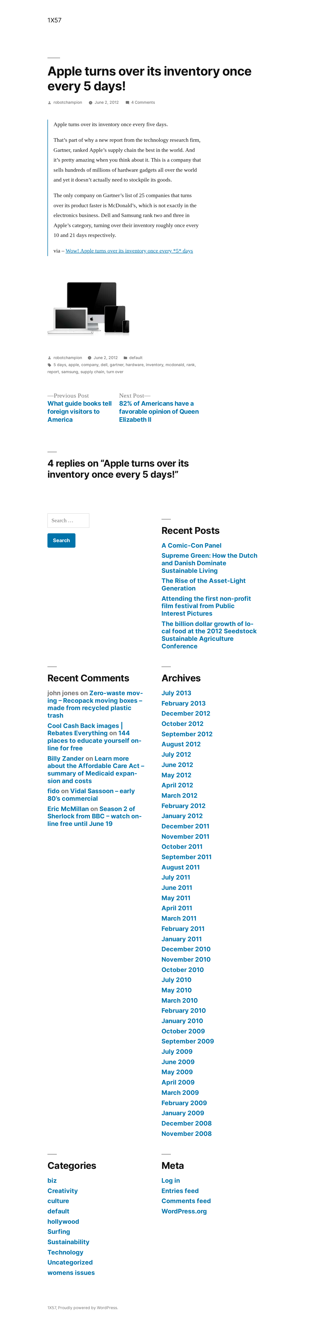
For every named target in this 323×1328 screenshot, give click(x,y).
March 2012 (180, 795)
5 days (59, 364)
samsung (69, 371)
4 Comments (143, 102)
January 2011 (182, 939)
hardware (135, 364)
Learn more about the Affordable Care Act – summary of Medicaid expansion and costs (95, 770)
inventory (154, 364)
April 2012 (177, 785)
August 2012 (181, 744)
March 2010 (180, 1000)
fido (53, 791)
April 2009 (178, 1082)
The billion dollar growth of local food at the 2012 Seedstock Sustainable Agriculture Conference (209, 635)
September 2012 (187, 734)
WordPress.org (184, 1211)
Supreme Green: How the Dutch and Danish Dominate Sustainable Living (209, 563)
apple (73, 364)
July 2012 (176, 754)
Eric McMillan (68, 809)
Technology (65, 1252)
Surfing (58, 1231)
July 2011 (176, 877)
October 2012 (183, 723)
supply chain (92, 371)
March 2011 (179, 918)
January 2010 (182, 1021)
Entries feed (180, 1191)
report (53, 371)
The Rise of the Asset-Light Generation (204, 584)
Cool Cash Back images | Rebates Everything (85, 729)
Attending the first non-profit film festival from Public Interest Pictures (206, 606)
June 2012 (177, 764)
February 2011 (183, 928)
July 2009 (177, 1051)
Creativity (62, 1191)
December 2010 (186, 949)
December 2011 (185, 826)
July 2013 (176, 693)
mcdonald (175, 364)
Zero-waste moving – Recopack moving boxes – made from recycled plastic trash (95, 704)
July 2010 (177, 980)
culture (58, 1201)
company (89, 364)
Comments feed (186, 1201)
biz (52, 1180)
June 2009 (178, 1062)
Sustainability (68, 1242)
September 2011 (187, 857)
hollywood (63, 1221)
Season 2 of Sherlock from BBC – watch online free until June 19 (94, 816)
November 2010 (186, 959)
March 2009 (180, 1092)
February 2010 (184, 1010)
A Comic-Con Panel (192, 545)
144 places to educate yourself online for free (94, 740)
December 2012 (186, 713)
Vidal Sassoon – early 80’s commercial (91, 794)
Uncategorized (70, 1262)
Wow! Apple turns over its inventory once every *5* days (129, 250)
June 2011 (177, 887)
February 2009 (184, 1103)
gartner (116, 364)
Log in (171, 1180)
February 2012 (184, 806)
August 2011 (181, 867)
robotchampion (67, 102)
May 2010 (177, 990)
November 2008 (187, 1133)
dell (104, 364)
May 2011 (176, 898)
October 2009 (183, 1031)
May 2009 (177, 1072)
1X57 (54, 20)
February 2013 (184, 703)
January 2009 (183, 1113)
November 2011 (185, 836)
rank (190, 364)
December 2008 (187, 1123)
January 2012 (182, 816)
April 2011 (177, 908)
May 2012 (177, 775)
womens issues (71, 1272)
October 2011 (182, 846)
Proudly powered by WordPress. (88, 1307)
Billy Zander (65, 758)
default (136, 357)
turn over (114, 371)
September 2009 (188, 1041)
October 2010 (183, 969)
